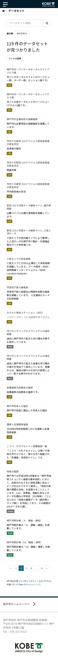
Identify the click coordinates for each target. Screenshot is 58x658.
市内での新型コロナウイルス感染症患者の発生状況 (28, 142)
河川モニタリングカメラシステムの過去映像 (28, 332)
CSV (9, 85)
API (17, 584)
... (36, 568)
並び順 (10, 33)
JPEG (10, 346)
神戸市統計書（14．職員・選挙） (25, 542)
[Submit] (47, 23)
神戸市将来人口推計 (17, 406)
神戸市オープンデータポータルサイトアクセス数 (28, 71)
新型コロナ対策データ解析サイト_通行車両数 (29, 207)
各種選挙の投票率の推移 (20, 387)
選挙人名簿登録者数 (17, 424)
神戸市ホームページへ (16, 604)
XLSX (10, 533)
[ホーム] (3, 11)
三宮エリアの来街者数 (18, 259)
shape (10, 511)
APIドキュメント (31, 584)
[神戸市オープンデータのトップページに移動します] (48, 4)
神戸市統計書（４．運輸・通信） (24, 520)
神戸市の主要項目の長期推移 (22, 119)
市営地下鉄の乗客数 (17, 287)
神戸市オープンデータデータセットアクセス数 (28, 95)
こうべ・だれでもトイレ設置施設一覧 (27, 446)
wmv (10, 378)
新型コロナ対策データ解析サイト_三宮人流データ (29, 232)
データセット (16, 11)
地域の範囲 (13, 471)
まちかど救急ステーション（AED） (25, 312)
